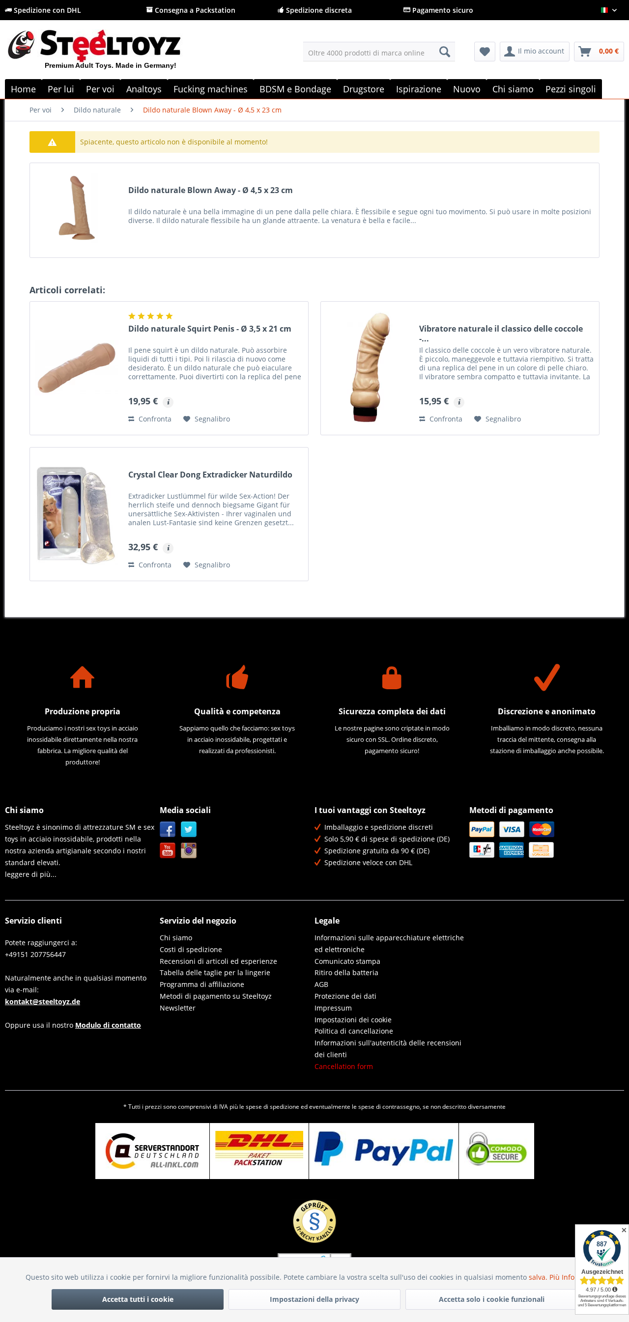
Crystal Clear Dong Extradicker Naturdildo (210, 475)
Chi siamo (176, 937)
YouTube (168, 851)
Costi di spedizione (191, 949)
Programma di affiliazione (202, 984)
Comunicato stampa (347, 961)
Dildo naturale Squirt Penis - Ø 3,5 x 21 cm (209, 329)
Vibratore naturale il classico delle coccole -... (501, 333)
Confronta (154, 418)
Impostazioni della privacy (314, 1299)
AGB (321, 984)
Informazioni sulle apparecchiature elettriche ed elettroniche (389, 943)
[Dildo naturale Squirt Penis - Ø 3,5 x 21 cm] (76, 368)
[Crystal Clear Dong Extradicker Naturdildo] (76, 514)
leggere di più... (31, 874)
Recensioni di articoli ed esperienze (218, 961)
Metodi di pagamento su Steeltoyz (216, 996)
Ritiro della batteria (346, 972)
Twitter (189, 829)
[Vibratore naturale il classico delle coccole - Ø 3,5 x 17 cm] (367, 368)
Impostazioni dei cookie (353, 1019)
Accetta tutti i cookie (137, 1299)
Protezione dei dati (345, 996)
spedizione (284, 1106)
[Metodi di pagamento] (544, 839)
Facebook (168, 829)
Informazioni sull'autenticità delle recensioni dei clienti (387, 1048)
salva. (539, 1277)
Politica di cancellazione (353, 1031)
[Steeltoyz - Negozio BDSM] (111, 53)
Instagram (189, 851)
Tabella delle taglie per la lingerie (215, 972)
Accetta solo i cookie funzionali (491, 1299)
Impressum (333, 1008)
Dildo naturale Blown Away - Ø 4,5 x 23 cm (210, 190)
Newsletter (178, 1008)
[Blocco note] (484, 51)
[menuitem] (379, 51)
